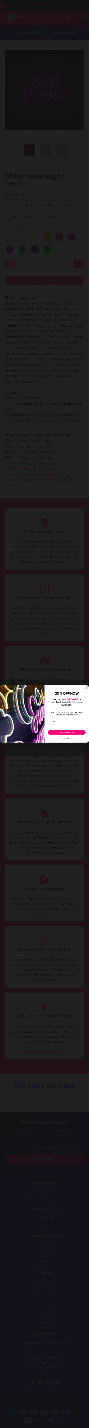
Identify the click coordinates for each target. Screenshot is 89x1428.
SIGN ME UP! (67, 732)
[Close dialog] (86, 687)
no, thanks (66, 738)
